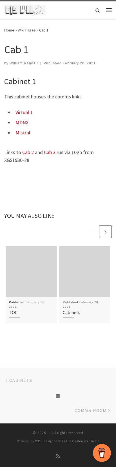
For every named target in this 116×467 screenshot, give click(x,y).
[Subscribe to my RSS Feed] (58, 456)
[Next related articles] (105, 231)
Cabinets (71, 312)
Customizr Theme (85, 441)
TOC (13, 312)
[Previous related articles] (92, 231)
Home (9, 30)
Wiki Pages (27, 30)
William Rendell (24, 63)
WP (37, 441)
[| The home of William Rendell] (25, 9)
